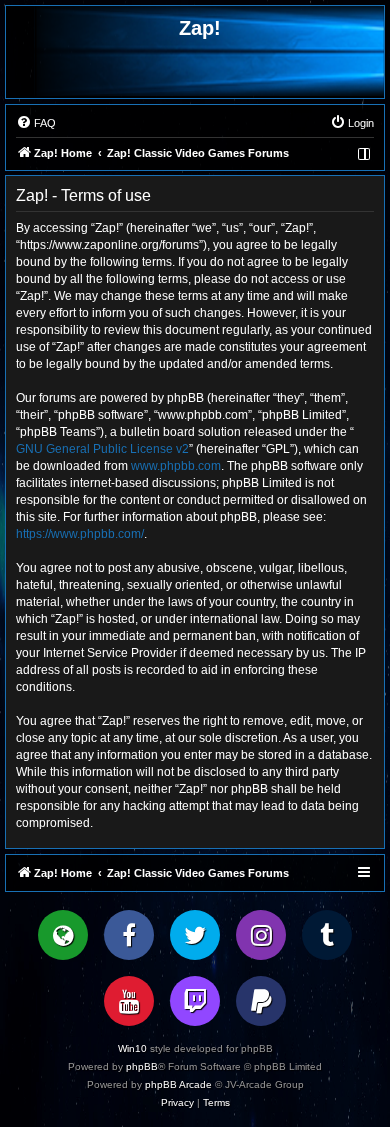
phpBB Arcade (178, 1084)
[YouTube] (129, 1001)
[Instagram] (261, 935)
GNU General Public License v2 (102, 449)
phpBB (142, 1066)
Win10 (132, 1048)
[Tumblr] (327, 935)
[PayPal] (261, 1001)
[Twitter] (195, 935)
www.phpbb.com (176, 466)
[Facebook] (129, 935)
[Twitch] (195, 1001)
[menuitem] (36, 123)
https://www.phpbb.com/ (80, 534)
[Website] (63, 935)
